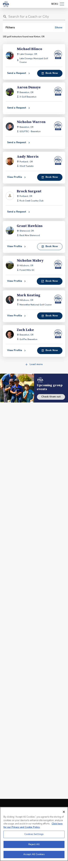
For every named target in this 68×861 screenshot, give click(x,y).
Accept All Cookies (33, 854)
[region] (34, 834)
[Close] (64, 812)
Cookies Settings (34, 834)
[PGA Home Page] (6, 4)
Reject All (33, 844)
